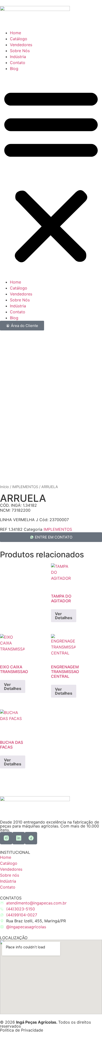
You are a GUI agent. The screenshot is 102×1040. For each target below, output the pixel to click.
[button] (51, 175)
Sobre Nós (20, 50)
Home (15, 32)
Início (4, 487)
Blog (14, 68)
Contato (17, 62)
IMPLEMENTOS (25, 487)
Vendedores (21, 44)
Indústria (18, 56)
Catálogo (18, 38)
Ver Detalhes (63, 615)
